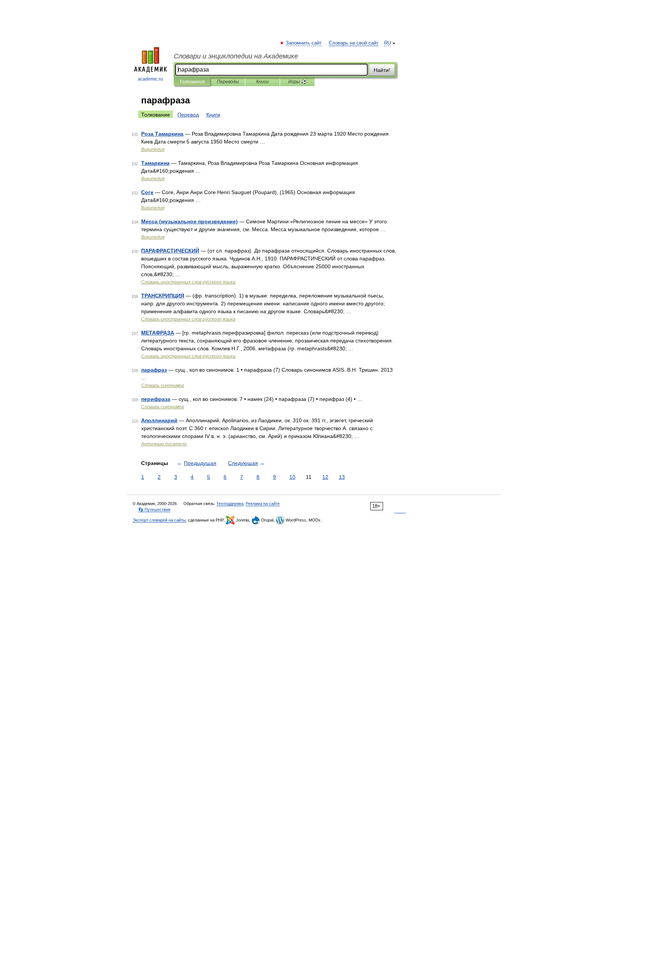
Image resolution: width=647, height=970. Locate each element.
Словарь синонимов (162, 385)
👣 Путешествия (154, 509)
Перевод (188, 115)
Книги (262, 81)
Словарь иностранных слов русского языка (188, 282)
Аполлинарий (159, 420)
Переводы (228, 81)
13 (342, 477)
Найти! (382, 70)
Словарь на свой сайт (354, 43)
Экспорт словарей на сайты (159, 520)
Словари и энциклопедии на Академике (236, 56)
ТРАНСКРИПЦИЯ (162, 296)
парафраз (154, 370)
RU (387, 43)
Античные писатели (164, 444)
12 (325, 477)
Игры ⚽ (297, 81)
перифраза (155, 399)
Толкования (191, 81)
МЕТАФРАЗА (157, 333)
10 (292, 477)
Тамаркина (155, 163)
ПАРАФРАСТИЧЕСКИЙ (170, 251)
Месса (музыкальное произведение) (189, 221)
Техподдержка (229, 503)
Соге (147, 192)
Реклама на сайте (263, 503)
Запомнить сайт (304, 43)
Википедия (152, 149)
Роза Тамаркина (162, 134)
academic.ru (150, 79)
